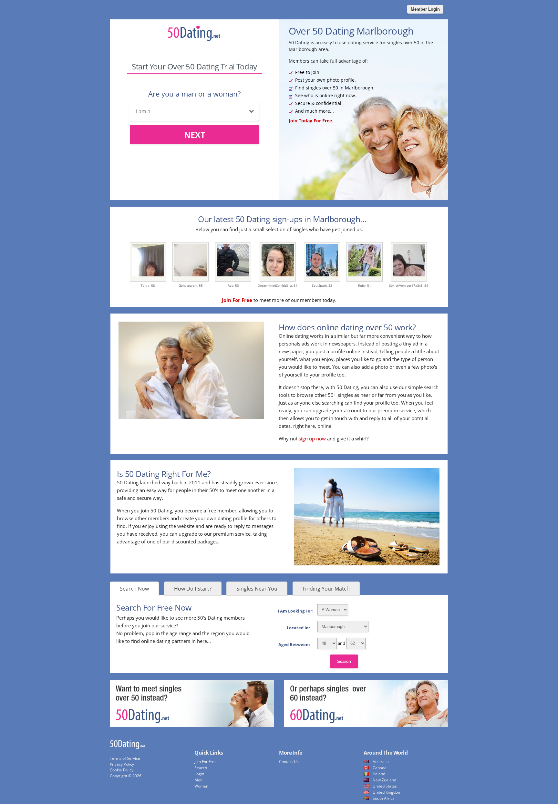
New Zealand (384, 780)
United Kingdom (387, 792)
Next (194, 134)
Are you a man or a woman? (194, 93)
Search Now (134, 588)
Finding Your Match (326, 588)
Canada (380, 767)
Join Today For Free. (311, 121)
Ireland (379, 774)
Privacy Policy (122, 764)
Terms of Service (125, 758)
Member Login (425, 9)
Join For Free (205, 761)
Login (199, 774)
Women (201, 786)
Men (198, 780)
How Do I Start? (193, 588)
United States (385, 786)
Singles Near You (256, 588)
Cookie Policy (121, 770)
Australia (381, 761)
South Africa (384, 798)
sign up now (312, 438)
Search (344, 661)
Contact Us (289, 761)
